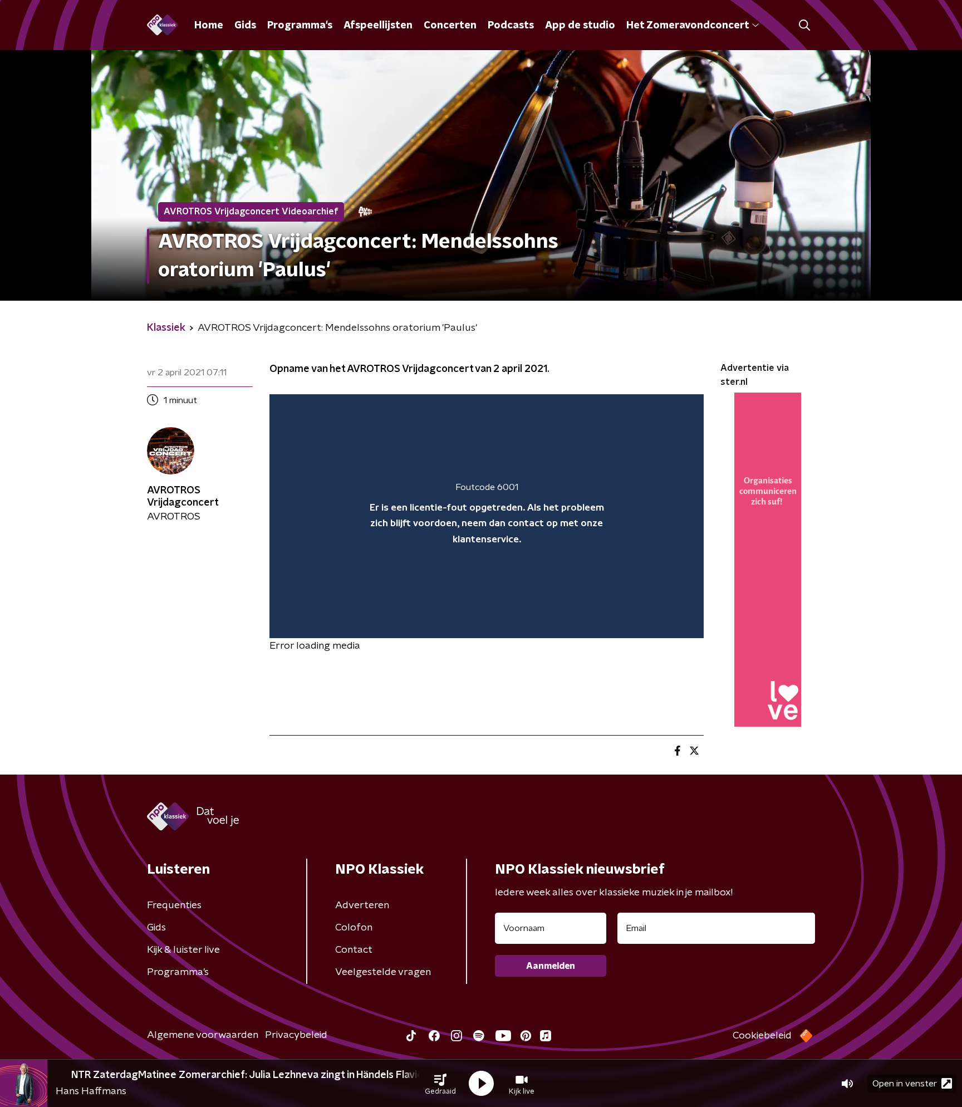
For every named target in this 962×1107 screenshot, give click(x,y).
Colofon (353, 928)
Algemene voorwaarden (202, 1035)
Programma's (299, 26)
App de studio (580, 26)
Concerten (450, 26)
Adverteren (362, 905)
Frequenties (174, 905)
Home (208, 26)
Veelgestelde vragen (383, 972)
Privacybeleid (296, 1035)
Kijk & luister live (183, 950)
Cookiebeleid (762, 1036)
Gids (245, 26)
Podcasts (511, 26)
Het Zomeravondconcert (687, 26)
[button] (440, 1083)
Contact (353, 950)
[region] (486, 516)
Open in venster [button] (904, 1083)
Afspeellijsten (378, 26)
